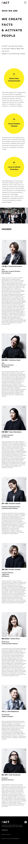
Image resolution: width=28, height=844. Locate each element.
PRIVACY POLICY (6, 834)
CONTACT (5, 830)
